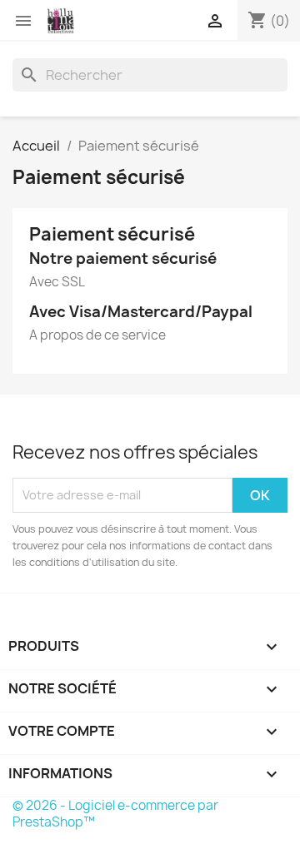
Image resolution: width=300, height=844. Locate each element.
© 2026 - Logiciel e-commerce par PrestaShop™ (115, 814)
